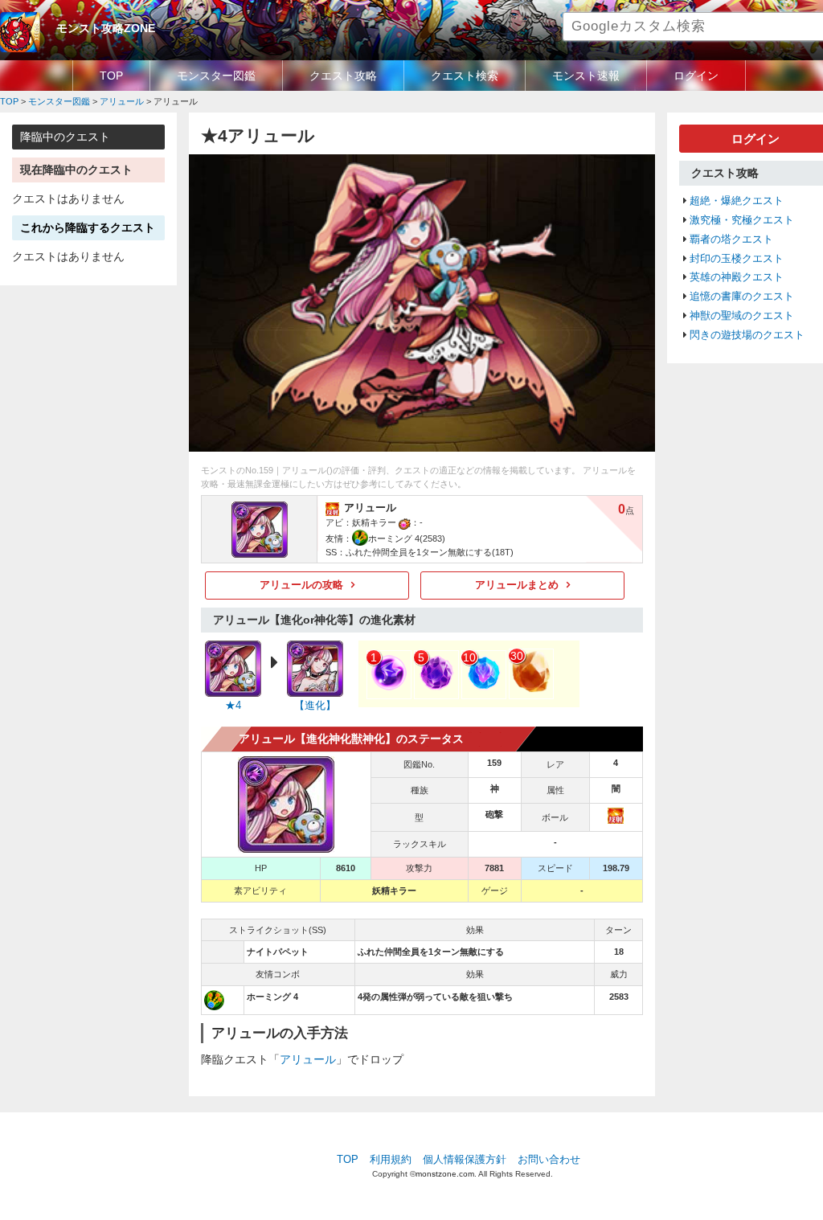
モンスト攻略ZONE (105, 28)
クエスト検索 (464, 75)
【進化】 (315, 705)
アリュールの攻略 (301, 585)
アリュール (308, 1059)
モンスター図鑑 (216, 75)
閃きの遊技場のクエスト (747, 335)
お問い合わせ (549, 1159)
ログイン (696, 75)
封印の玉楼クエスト (737, 258)
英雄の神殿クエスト (737, 277)
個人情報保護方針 (464, 1159)
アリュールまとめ (517, 585)
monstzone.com (445, 1173)
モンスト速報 (586, 75)
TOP (111, 75)
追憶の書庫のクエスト (742, 296)
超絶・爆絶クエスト (737, 201)
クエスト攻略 (343, 75)
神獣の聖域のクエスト (742, 315)
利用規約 (391, 1159)
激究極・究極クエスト (742, 220)
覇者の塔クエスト (731, 239)
